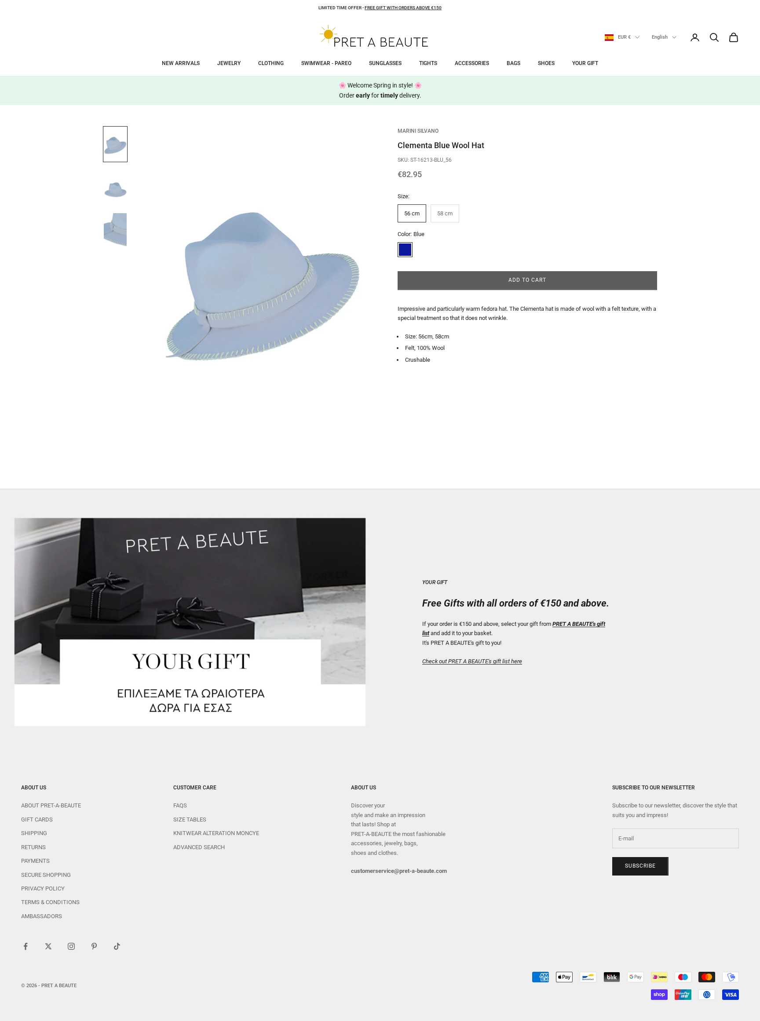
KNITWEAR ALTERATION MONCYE (216, 833)
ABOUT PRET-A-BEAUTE (51, 805)
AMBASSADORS (41, 916)
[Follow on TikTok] (117, 946)
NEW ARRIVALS (181, 63)
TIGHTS (428, 63)
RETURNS (33, 847)
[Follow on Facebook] (25, 946)
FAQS (180, 805)
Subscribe (640, 866)
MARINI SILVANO (418, 131)
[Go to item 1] (115, 144)
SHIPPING (34, 833)
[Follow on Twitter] (48, 946)
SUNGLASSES (385, 63)
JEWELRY (229, 63)
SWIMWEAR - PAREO (326, 63)
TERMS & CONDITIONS (50, 902)
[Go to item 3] (115, 230)
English (660, 37)
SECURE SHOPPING (46, 875)
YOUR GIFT (585, 63)
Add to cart (527, 280)
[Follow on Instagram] (71, 946)
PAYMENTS (35, 860)
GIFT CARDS (37, 819)
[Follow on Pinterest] (94, 946)
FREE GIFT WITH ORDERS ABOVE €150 (403, 7)
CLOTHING (271, 63)
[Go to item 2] (115, 187)
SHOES (546, 63)
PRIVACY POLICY (43, 888)
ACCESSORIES (472, 63)
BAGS (513, 63)
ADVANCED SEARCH (199, 847)
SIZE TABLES (189, 819)
